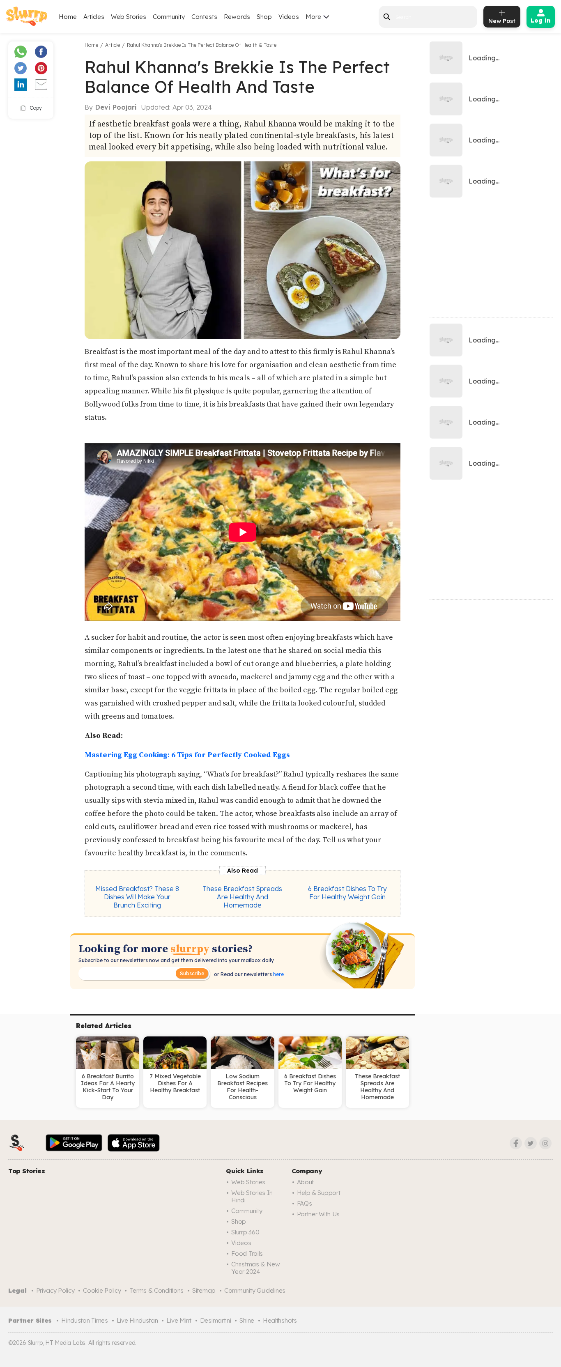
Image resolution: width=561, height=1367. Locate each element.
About (305, 1182)
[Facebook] (516, 1143)
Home (68, 17)
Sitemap (204, 1290)
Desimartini (215, 1320)
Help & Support (318, 1193)
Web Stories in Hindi (252, 1196)
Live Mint (178, 1320)
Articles (93, 17)
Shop (264, 17)
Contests (204, 17)
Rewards (237, 17)
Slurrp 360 (245, 1232)
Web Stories (128, 17)
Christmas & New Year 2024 (255, 1267)
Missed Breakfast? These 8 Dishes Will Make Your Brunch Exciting (137, 897)
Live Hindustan (137, 1320)
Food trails (247, 1253)
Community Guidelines (254, 1290)
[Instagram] (545, 1143)
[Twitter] (530, 1143)
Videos (288, 17)
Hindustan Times (84, 1320)
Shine (246, 1320)
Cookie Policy (102, 1290)
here (278, 974)
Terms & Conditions (156, 1290)
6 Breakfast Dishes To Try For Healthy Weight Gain (347, 893)
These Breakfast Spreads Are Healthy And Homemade (242, 897)
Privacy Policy (55, 1290)
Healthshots (280, 1320)
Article (112, 45)
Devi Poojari (116, 107)
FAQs (304, 1203)
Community (169, 17)
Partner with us (318, 1214)
